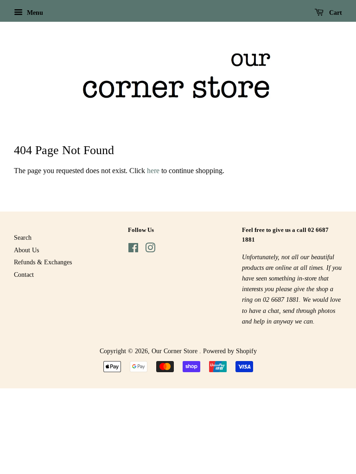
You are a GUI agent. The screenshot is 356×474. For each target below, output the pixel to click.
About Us (26, 250)
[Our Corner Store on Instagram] (150, 249)
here (153, 171)
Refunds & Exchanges (43, 262)
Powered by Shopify (230, 351)
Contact (24, 274)
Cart (334, 12)
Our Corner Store (175, 351)
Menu (34, 12)
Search (23, 237)
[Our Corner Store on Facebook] (133, 249)
